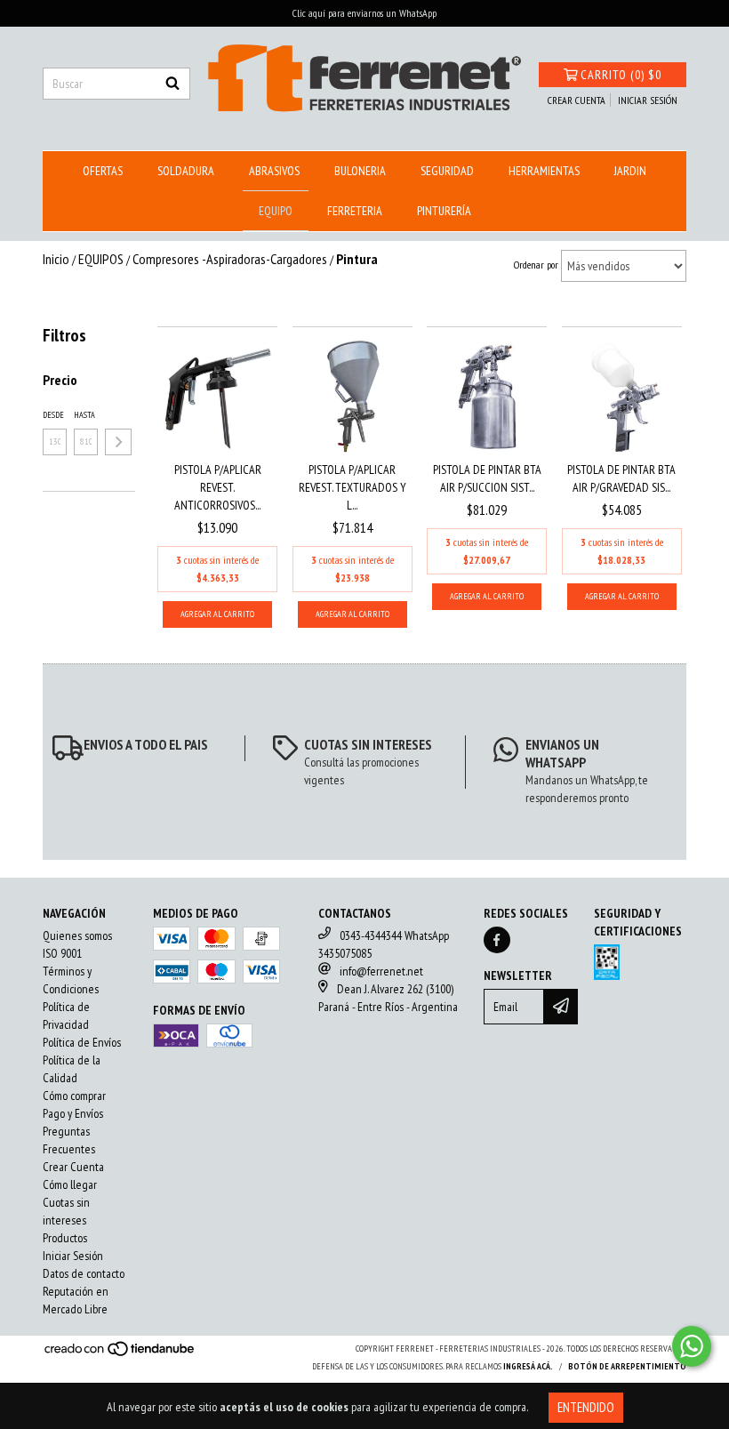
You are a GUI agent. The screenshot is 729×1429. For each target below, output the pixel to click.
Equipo (275, 211)
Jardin (630, 171)
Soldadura (185, 171)
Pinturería (444, 211)
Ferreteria (354, 211)
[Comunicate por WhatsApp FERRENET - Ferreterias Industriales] (691, 1346)
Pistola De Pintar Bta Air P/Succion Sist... (487, 478)
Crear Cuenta (73, 1167)
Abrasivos (274, 171)
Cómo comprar (74, 1096)
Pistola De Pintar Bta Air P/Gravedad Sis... (621, 478)
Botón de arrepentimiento (627, 1366)
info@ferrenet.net (381, 971)
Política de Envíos (82, 1042)
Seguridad (447, 171)
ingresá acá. (528, 1366)
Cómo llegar (70, 1184)
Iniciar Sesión (73, 1256)
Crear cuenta (576, 100)
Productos (65, 1238)
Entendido (585, 1407)
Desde (53, 415)
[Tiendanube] (120, 1354)
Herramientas (544, 171)
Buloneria (360, 171)
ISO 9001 (62, 953)
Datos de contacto (83, 1273)
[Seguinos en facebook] (497, 940)
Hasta (84, 415)
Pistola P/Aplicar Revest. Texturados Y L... (352, 487)
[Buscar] (172, 84)
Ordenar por (536, 264)
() (621, 75)
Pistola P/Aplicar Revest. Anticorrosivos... (217, 487)
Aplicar (118, 442)
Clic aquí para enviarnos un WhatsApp (364, 13)
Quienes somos (77, 935)
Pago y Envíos (73, 1113)
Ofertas (103, 171)
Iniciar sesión (647, 100)
